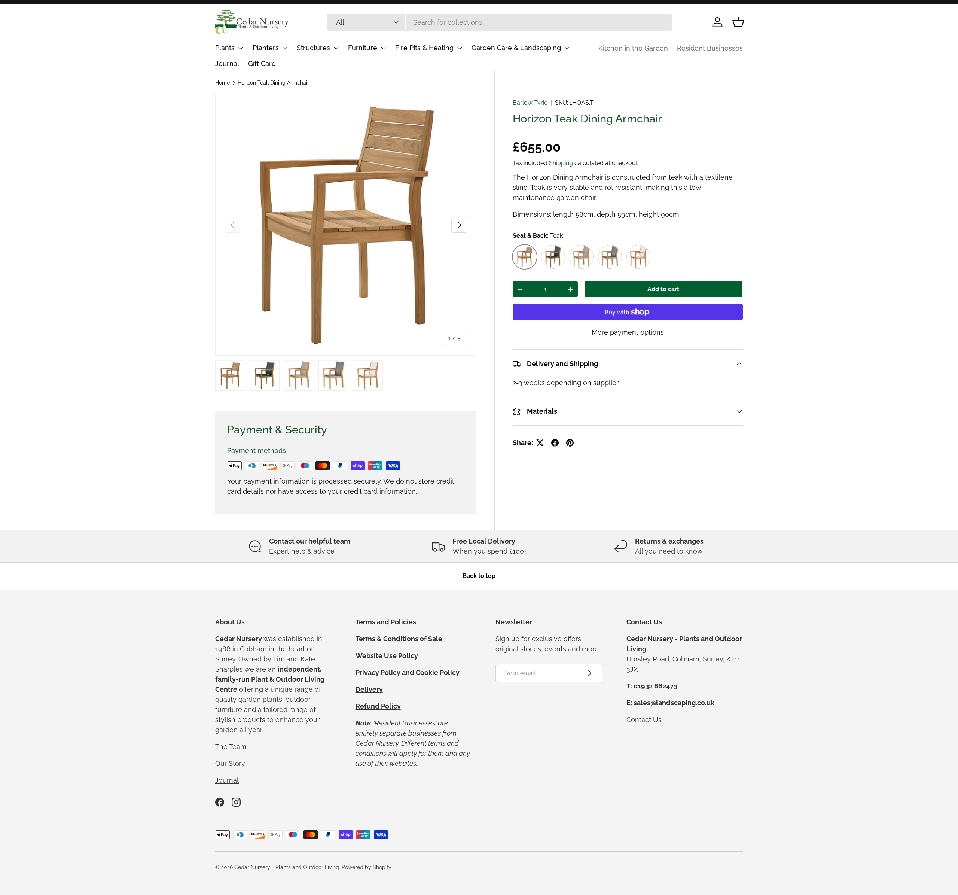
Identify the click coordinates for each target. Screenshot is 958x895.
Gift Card (262, 63)
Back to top (479, 575)
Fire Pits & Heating (424, 48)
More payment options (628, 333)
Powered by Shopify (366, 867)
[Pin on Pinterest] (569, 442)
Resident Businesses (710, 48)
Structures (313, 48)
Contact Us (644, 720)
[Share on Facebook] (554, 442)
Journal (227, 63)
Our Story (230, 763)
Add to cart (663, 289)
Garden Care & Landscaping (516, 48)
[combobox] (499, 22)
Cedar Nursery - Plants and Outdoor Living (286, 867)
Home (222, 83)
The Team (231, 747)
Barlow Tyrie (530, 102)
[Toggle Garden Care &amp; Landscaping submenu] (566, 47)
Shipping (561, 163)
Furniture (362, 48)
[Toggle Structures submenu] (336, 47)
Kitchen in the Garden (633, 48)
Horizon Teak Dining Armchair (273, 83)
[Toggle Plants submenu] (240, 47)
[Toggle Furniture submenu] (383, 47)
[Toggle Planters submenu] (284, 47)
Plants (225, 48)
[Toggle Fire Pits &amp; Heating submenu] (459, 47)
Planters (266, 48)
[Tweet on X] (540, 442)
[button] (738, 22)
